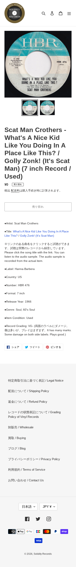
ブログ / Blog (17, 448)
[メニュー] (69, 13)
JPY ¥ (47, 506)
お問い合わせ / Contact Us (26, 480)
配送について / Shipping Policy (28, 391)
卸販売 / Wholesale (20, 427)
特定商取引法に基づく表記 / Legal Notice (35, 380)
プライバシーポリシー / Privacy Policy (34, 459)
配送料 (15, 190)
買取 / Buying (17, 438)
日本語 (27, 506)
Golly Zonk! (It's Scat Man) (37, 235)
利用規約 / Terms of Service (26, 469)
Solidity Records (43, 553)
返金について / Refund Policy (27, 401)
